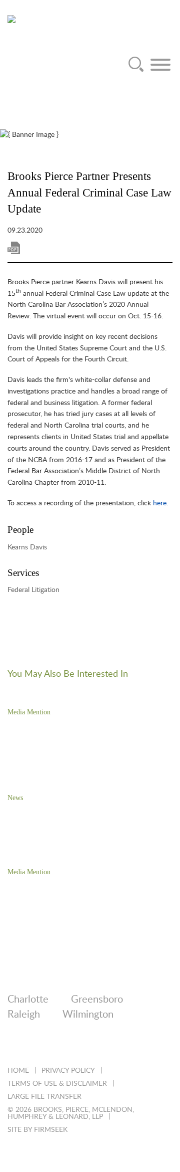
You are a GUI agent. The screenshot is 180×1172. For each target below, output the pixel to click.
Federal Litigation (34, 590)
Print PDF (14, 248)
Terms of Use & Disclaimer (57, 1083)
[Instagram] (93, 1046)
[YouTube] (120, 1046)
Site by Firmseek (38, 1129)
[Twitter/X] (39, 1046)
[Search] (136, 65)
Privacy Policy (68, 1070)
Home (18, 1070)
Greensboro (97, 1000)
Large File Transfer (45, 1096)
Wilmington (88, 1015)
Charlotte (28, 1000)
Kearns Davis (27, 547)
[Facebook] (66, 1046)
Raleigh (24, 1015)
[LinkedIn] (12, 1046)
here (159, 503)
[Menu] (160, 65)
